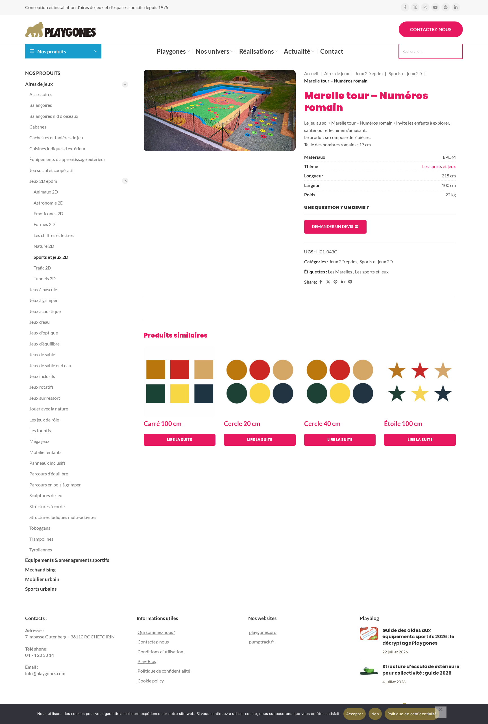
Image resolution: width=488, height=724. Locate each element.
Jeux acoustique (45, 311)
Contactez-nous (431, 29)
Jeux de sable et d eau (50, 365)
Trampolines (41, 539)
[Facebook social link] (405, 7)
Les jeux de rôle (44, 419)
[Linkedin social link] (456, 7)
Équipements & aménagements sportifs (67, 560)
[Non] (440, 712)
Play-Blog (147, 661)
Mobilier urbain (42, 579)
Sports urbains (40, 589)
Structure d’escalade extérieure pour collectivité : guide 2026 (420, 669)
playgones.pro (262, 631)
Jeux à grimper (43, 300)
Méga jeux (39, 441)
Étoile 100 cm (403, 423)
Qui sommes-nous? (156, 631)
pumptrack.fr (261, 641)
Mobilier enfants (45, 452)
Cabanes (37, 126)
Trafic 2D (42, 267)
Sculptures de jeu (45, 495)
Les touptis (40, 430)
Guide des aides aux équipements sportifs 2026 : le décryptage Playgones (418, 636)
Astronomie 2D (49, 202)
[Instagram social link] (425, 7)
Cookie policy (151, 680)
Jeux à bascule (43, 289)
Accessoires (40, 94)
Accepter (354, 714)
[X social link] (415, 7)
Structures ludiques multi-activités (62, 517)
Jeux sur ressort (44, 398)
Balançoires (40, 105)
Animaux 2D (46, 191)
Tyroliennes (40, 549)
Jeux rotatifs (41, 387)
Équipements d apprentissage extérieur (67, 159)
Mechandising (40, 570)
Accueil (311, 73)
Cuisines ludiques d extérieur (57, 148)
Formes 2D (44, 224)
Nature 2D (44, 246)
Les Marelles (340, 271)
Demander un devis (332, 226)
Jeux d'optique (43, 332)
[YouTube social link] (435, 7)
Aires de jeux (39, 84)
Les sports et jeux (439, 166)
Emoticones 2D (48, 213)
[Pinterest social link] (445, 7)
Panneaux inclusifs (47, 463)
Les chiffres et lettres (54, 235)
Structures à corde (47, 506)
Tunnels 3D (45, 278)
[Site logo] (60, 28)
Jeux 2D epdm (43, 181)
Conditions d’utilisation (160, 651)
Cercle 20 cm (242, 423)
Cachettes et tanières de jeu (56, 137)
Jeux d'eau (39, 322)
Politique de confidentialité (164, 670)
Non (375, 714)
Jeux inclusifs (42, 376)
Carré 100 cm (163, 423)
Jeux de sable (42, 354)
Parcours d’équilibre (48, 473)
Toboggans (39, 528)
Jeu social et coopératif (51, 170)
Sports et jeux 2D (51, 257)
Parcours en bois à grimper (55, 484)
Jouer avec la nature (48, 408)
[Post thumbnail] (369, 641)
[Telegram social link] (350, 282)
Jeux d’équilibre (44, 343)
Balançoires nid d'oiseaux (53, 116)
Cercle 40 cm (322, 423)
